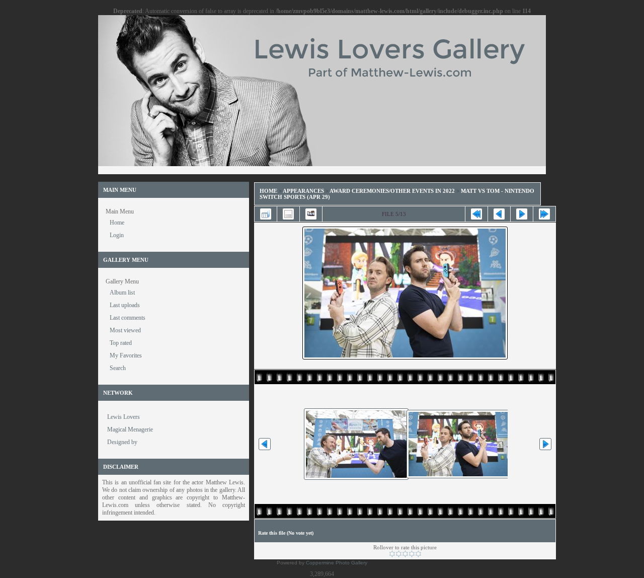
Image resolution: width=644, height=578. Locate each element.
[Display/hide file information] (288, 214)
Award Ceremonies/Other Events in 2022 (392, 191)
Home (268, 191)
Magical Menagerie (130, 429)
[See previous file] (499, 214)
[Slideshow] (311, 214)
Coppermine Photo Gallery (336, 562)
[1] (392, 553)
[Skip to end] (544, 214)
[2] (398, 553)
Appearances (303, 191)
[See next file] (522, 214)
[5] (418, 553)
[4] (412, 553)
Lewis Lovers (123, 416)
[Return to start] (476, 214)
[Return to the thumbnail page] (266, 214)
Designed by (122, 442)
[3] (405, 553)
